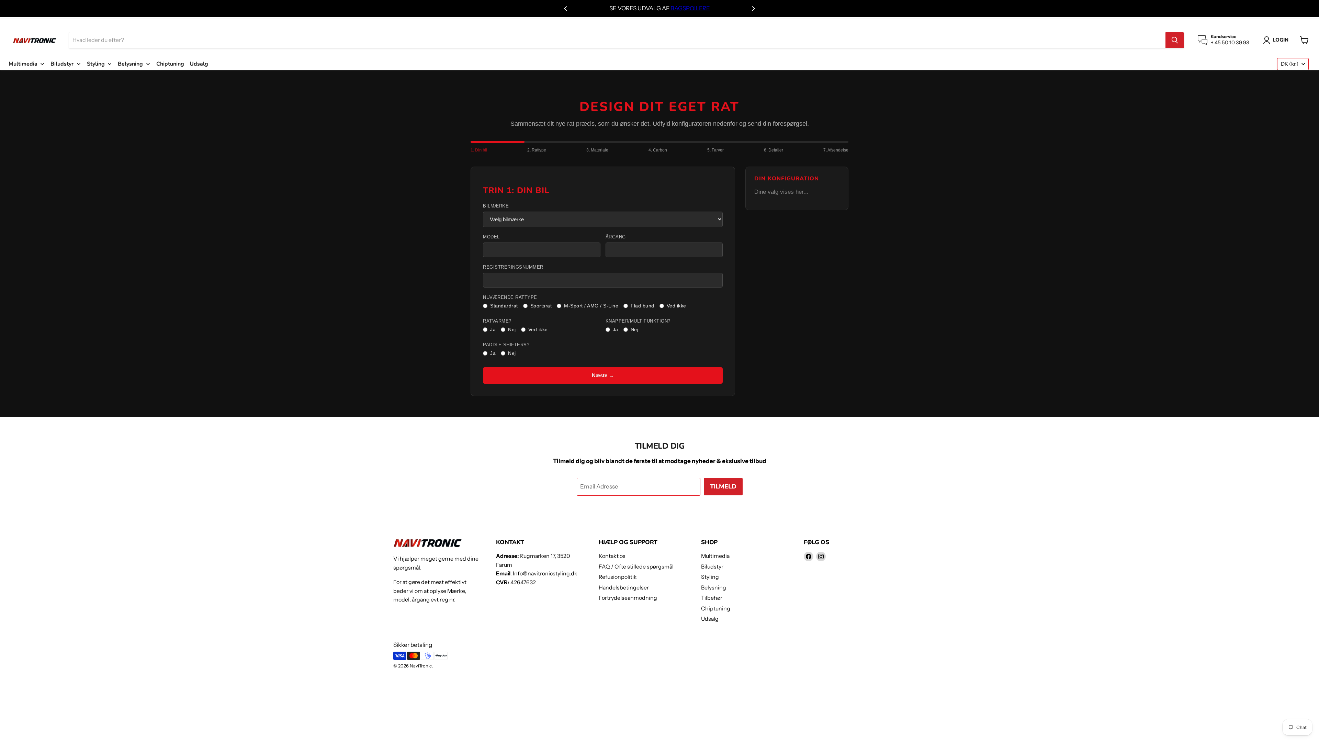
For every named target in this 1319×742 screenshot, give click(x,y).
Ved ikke (676, 305)
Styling (710, 577)
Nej (512, 329)
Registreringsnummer (513, 267)
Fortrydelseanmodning (628, 598)
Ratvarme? (497, 321)
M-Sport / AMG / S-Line (591, 305)
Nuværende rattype (510, 297)
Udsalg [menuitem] (199, 64)
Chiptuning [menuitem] (170, 64)
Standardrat (504, 305)
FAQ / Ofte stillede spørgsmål (636, 566)
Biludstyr (712, 566)
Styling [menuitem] (96, 64)
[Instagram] (821, 556)
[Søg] (1174, 40)
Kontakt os (612, 556)
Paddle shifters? (506, 344)
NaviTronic (421, 665)
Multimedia (715, 556)
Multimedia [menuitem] (23, 64)
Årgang (616, 237)
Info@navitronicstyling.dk (545, 573)
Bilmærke (496, 206)
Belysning (713, 587)
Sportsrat (541, 305)
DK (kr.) (1289, 64)
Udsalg (710, 619)
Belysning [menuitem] (130, 64)
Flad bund (642, 305)
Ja (493, 329)
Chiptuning (715, 608)
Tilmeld (723, 486)
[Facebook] (808, 556)
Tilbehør (711, 598)
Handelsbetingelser (624, 587)
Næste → (603, 375)
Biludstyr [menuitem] (62, 64)
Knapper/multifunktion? (638, 321)
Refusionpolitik (618, 577)
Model (491, 237)
